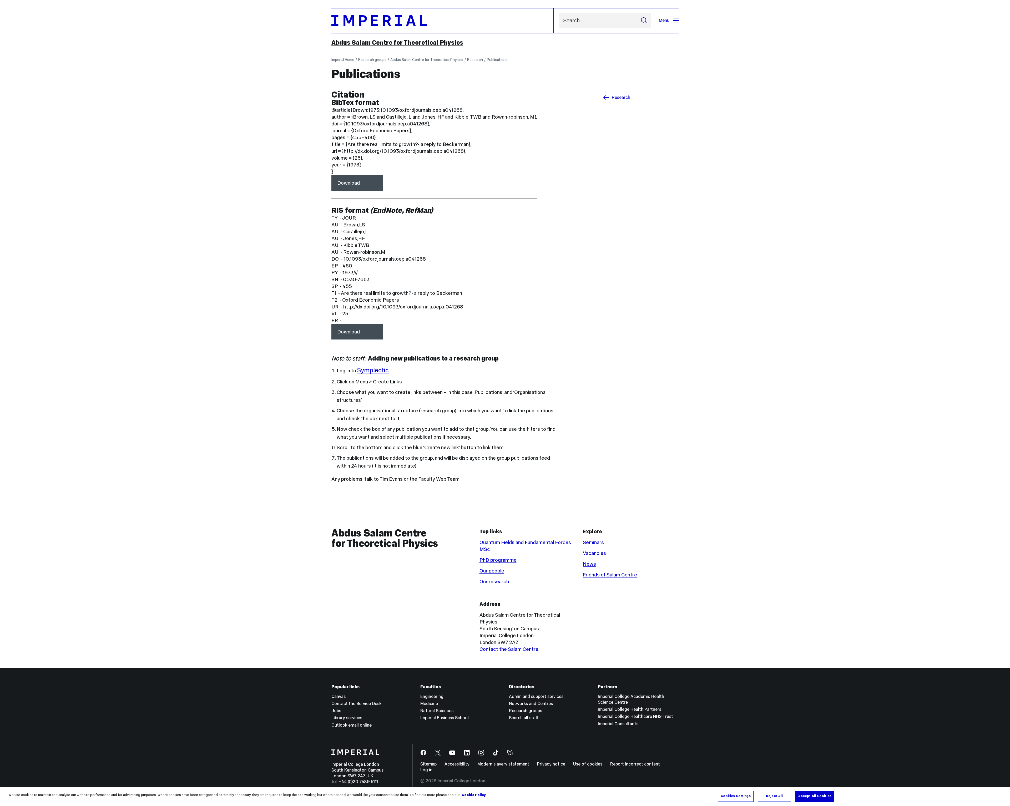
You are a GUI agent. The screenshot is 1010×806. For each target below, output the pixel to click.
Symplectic (373, 370)
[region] (505, 796)
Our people (491, 570)
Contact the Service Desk (356, 703)
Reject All (774, 796)
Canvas (338, 696)
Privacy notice (551, 764)
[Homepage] (442, 20)
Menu (664, 20)
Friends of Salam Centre (610, 574)
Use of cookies (587, 764)
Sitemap (428, 764)
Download (348, 183)
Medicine (429, 703)
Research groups (372, 59)
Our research (494, 581)
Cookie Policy (474, 795)
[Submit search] (644, 20)
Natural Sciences (436, 710)
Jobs (336, 710)
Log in (426, 770)
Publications (497, 59)
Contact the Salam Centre (508, 649)
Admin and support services (536, 696)
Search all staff (524, 718)
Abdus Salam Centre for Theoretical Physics (397, 42)
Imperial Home (342, 59)
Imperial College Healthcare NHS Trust (635, 716)
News (589, 564)
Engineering (431, 696)
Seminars (593, 542)
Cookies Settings (736, 796)
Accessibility (457, 764)
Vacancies (594, 553)
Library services (346, 718)
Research (475, 59)
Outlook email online (351, 725)
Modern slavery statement (503, 764)
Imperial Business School (444, 718)
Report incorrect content (635, 764)
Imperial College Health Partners (629, 709)
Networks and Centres (531, 703)
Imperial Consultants (618, 724)
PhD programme (498, 560)
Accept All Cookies (814, 796)
